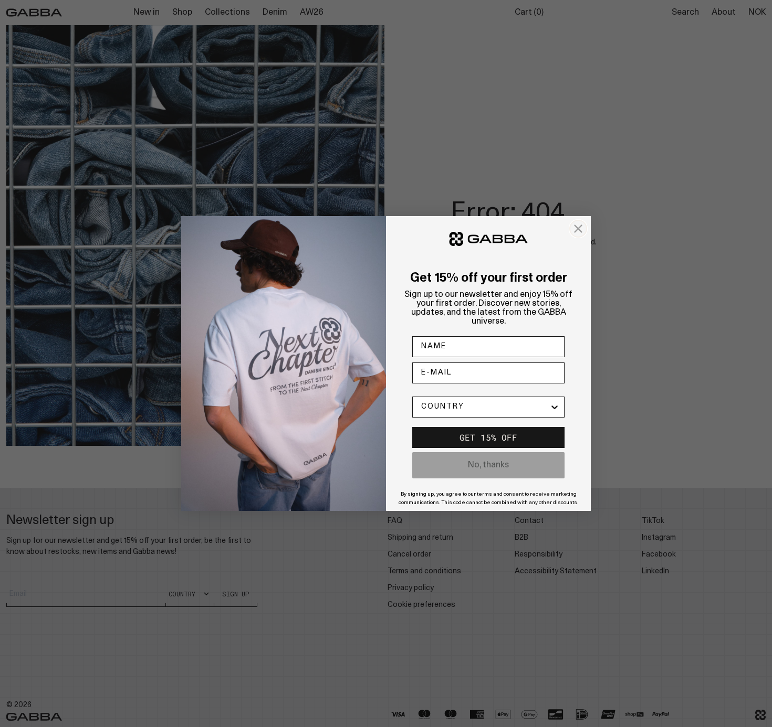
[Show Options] (554, 407)
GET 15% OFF (488, 437)
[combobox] (485, 407)
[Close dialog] (578, 228)
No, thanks (488, 465)
